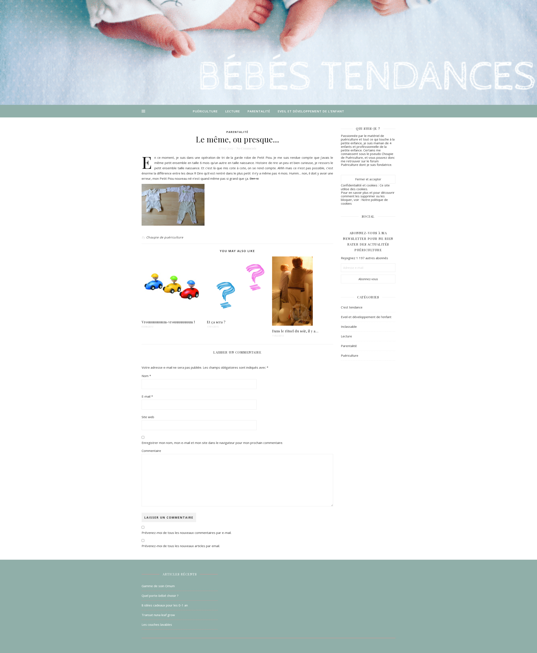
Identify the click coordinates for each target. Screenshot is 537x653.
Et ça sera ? (216, 322)
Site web (148, 417)
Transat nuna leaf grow (158, 615)
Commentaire (151, 451)
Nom (146, 376)
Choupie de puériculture (164, 237)
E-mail (147, 396)
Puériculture (205, 111)
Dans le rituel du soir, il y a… (295, 331)
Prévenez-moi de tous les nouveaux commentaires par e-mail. (186, 533)
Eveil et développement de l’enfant (311, 111)
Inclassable (349, 326)
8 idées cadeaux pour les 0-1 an (165, 605)
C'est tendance (351, 307)
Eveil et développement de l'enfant (366, 317)
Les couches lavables (157, 624)
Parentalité (259, 111)
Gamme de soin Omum (158, 586)
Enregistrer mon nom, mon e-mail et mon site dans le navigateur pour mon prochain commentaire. (212, 443)
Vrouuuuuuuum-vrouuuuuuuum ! (168, 322)
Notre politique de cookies (364, 201)
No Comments (246, 148)
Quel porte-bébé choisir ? (160, 595)
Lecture (232, 111)
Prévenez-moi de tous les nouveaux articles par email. (181, 546)
